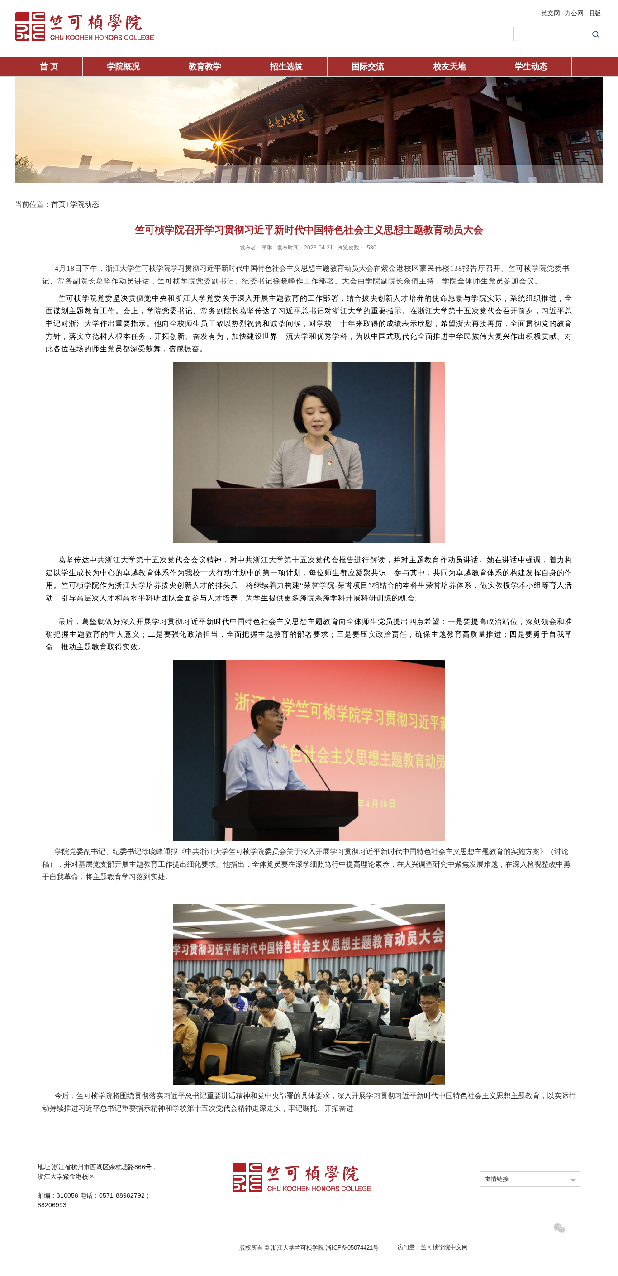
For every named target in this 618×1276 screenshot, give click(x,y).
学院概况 (123, 66)
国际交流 (368, 66)
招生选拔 (286, 66)
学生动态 (531, 66)
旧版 (594, 13)
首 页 (49, 66)
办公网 (574, 13)
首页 (58, 204)
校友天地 (449, 66)
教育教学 (205, 66)
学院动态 (84, 204)
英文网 (550, 13)
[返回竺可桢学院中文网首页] (84, 14)
